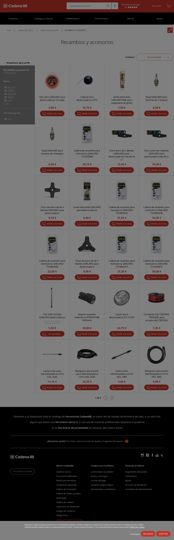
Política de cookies (137, 527)
